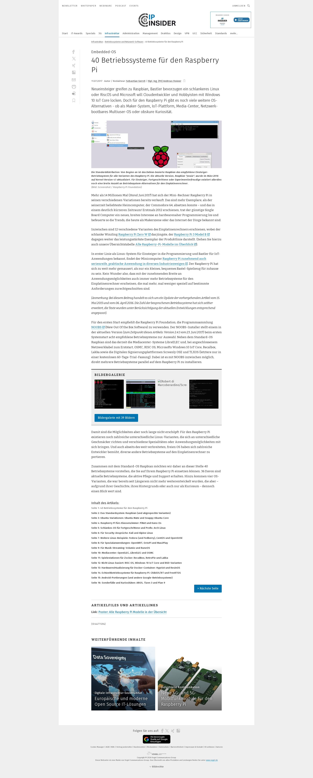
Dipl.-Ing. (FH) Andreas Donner (164, 81)
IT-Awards (76, 33)
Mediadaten (152, 747)
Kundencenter (140, 747)
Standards (221, 33)
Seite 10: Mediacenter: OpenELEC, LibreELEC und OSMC (122, 552)
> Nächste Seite (207, 588)
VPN (187, 33)
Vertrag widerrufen (124, 747)
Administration (131, 33)
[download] (74, 93)
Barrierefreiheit (177, 747)
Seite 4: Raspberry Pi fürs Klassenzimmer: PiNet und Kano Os (126, 523)
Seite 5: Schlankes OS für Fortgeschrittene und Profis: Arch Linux (128, 527)
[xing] (74, 65)
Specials (90, 33)
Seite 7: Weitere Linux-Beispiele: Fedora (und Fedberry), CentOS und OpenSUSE (137, 538)
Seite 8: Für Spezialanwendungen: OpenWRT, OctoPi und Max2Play (129, 542)
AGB (108, 747)
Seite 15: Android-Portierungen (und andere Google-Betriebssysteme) (131, 577)
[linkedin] (74, 72)
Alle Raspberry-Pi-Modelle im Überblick (164, 244)
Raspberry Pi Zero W (133, 234)
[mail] (74, 79)
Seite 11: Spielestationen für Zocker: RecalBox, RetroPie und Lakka (129, 557)
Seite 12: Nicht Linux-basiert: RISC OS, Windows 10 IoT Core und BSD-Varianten (136, 562)
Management (150, 33)
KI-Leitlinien (210, 747)
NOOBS (96, 327)
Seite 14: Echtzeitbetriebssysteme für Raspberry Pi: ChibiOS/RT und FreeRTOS (136, 572)
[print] (74, 86)
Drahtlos (166, 33)
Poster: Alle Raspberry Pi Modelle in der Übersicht (132, 612)
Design (177, 33)
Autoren (219, 747)
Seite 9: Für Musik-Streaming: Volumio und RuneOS (120, 547)
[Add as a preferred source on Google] (156, 739)
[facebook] (74, 51)
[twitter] (74, 58)
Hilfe (113, 747)
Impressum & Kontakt (194, 747)
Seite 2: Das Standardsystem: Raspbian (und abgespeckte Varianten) (131, 513)
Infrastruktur (112, 33)
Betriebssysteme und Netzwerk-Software (124, 42)
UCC (195, 33)
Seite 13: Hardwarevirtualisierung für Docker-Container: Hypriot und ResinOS (135, 567)
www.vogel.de (212, 760)
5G (100, 33)
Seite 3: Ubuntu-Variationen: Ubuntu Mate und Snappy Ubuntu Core (130, 517)
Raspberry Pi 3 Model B (190, 234)
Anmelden (238, 5)
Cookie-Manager (97, 747)
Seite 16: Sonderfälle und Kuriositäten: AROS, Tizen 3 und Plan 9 (128, 582)
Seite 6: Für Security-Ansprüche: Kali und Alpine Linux (122, 532)
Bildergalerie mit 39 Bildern (116, 418)
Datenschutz (164, 747)
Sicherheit (206, 33)
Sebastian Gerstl (135, 81)
